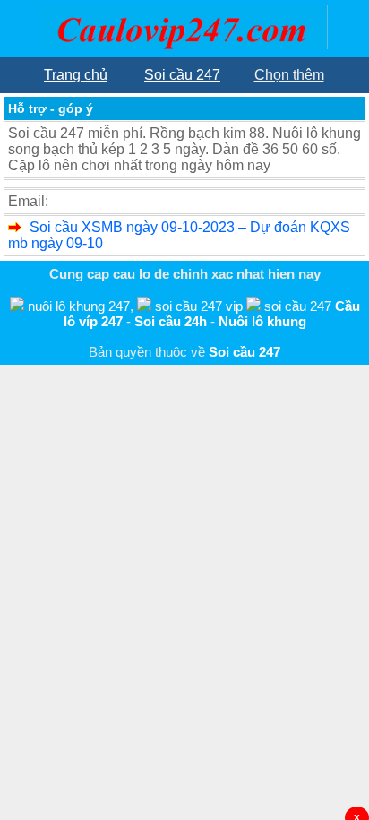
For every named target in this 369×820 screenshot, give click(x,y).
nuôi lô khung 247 (79, 306)
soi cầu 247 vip (199, 306)
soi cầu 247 (297, 306)
